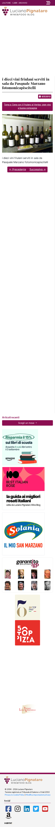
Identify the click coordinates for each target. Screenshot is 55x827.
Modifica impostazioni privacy (38, 795)
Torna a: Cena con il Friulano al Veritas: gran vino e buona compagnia (27, 106)
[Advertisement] (27, 46)
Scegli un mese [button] (26, 422)
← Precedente (17, 169)
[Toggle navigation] (48, 3)
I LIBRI (14, 3)
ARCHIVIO (23, 3)
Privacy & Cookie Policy (14, 795)
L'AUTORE (6, 3)
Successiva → (37, 169)
